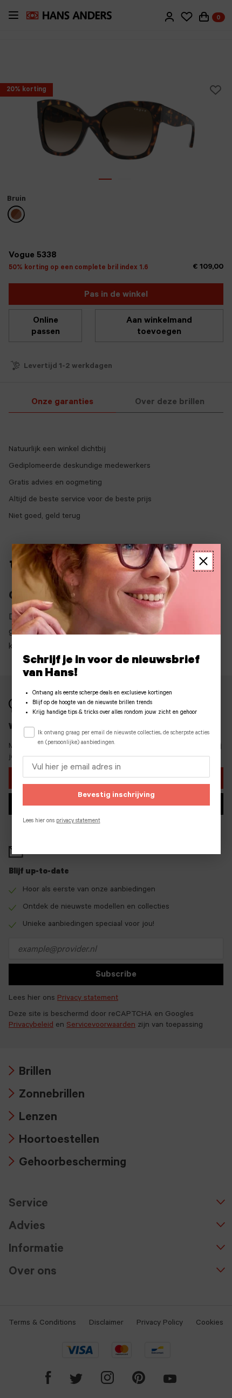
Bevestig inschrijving (116, 796)
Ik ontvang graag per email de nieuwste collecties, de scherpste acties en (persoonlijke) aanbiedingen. (123, 738)
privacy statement (78, 821)
